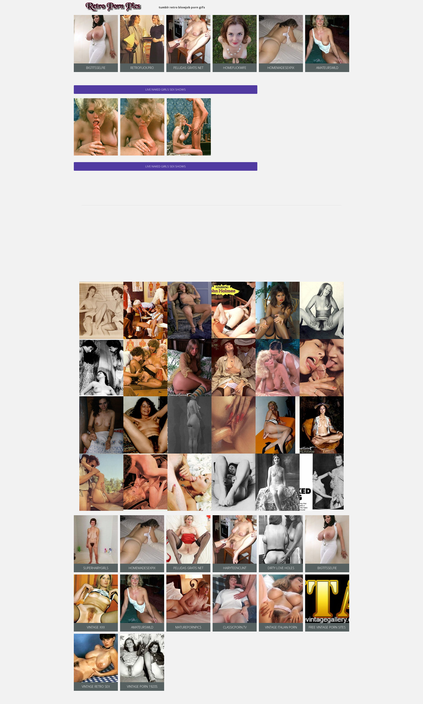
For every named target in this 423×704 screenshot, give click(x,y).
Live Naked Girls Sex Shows (165, 89)
